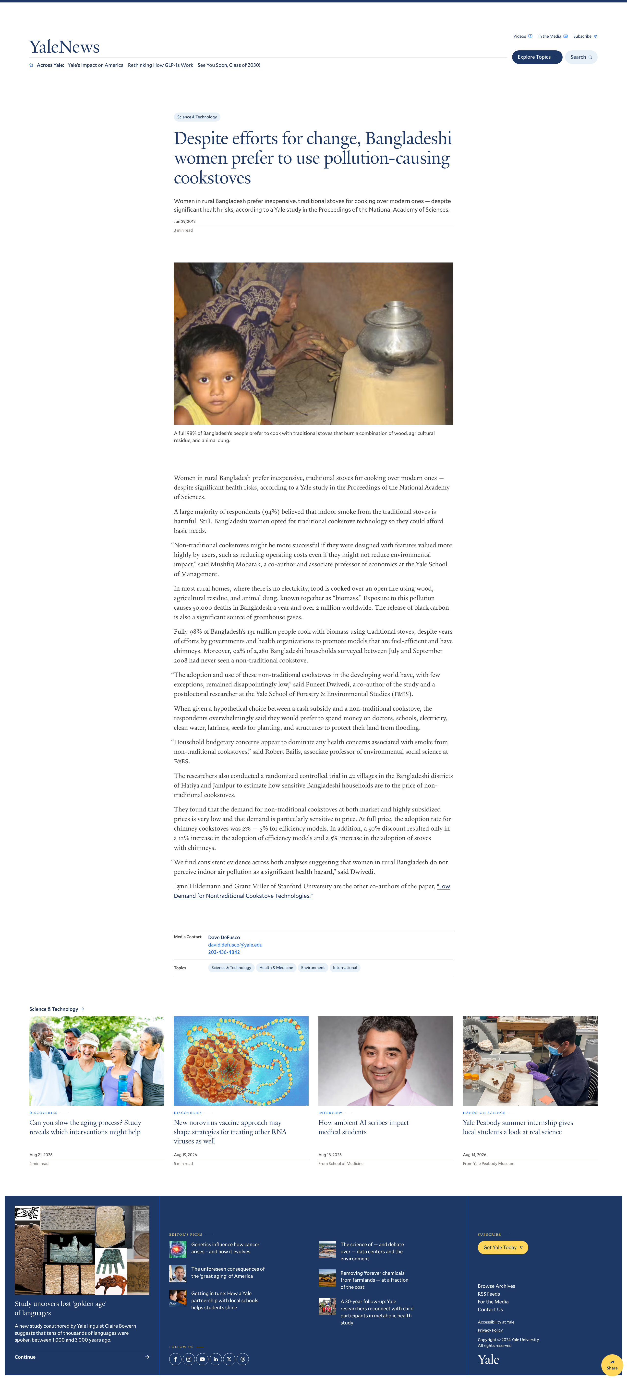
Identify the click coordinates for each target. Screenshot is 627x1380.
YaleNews (64, 48)
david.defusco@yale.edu (235, 944)
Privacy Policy (490, 1330)
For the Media (493, 1301)
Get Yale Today (500, 1247)
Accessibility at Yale (496, 1322)
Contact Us (490, 1309)
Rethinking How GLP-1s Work (160, 64)
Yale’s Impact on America (96, 64)
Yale (488, 1361)
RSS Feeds (489, 1293)
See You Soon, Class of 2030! (229, 64)
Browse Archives (496, 1285)
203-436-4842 (224, 951)
